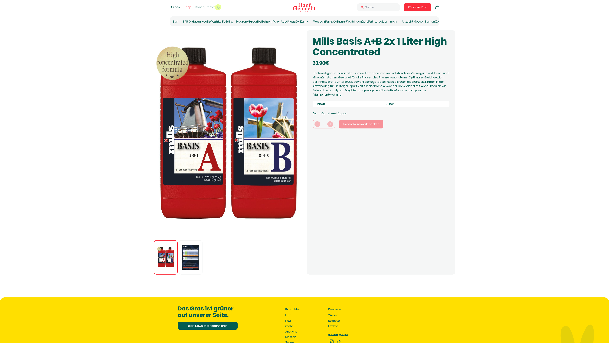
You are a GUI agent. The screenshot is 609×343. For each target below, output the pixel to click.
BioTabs (262, 22)
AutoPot (367, 22)
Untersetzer (379, 22)
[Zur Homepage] (304, 7)
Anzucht (407, 22)
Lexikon (333, 326)
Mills (229, 22)
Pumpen (331, 22)
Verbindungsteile (359, 22)
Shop (187, 7)
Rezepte (334, 321)
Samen (430, 22)
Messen (419, 22)
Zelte (438, 22)
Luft (176, 22)
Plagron (241, 22)
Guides (175, 7)
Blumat (342, 22)
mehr (394, 22)
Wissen (333, 315)
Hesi (219, 22)
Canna (304, 22)
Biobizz (211, 22)
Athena (290, 22)
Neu (383, 22)
